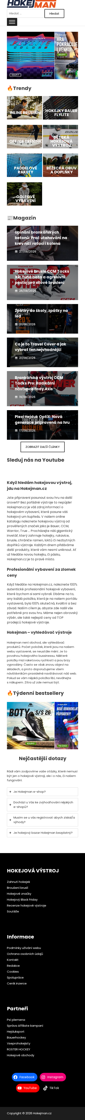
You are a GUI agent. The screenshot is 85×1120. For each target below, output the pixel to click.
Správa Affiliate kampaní (25, 1026)
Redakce (13, 965)
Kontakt (13, 959)
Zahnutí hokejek (18, 882)
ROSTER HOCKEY (18, 1049)
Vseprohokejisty (18, 1043)
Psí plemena (16, 1020)
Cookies (13, 971)
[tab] (42, 791)
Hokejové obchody (20, 1055)
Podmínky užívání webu (24, 948)
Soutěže (13, 911)
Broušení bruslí (17, 887)
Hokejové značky (19, 893)
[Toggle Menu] (12, 22)
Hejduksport (16, 1031)
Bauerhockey (16, 1037)
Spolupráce (15, 977)
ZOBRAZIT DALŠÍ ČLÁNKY (43, 447)
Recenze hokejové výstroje (26, 905)
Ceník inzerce (17, 983)
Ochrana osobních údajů (25, 954)
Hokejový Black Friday (22, 899)
